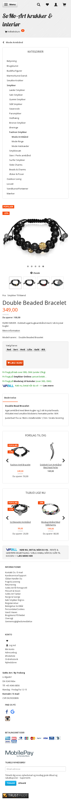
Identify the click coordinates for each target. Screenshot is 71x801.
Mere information (11, 330)
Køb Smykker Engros (14, 600)
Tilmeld (11, 783)
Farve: (12, 345)
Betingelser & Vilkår (14, 606)
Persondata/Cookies (15, 609)
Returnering (10, 584)
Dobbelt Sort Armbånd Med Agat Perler (50, 466)
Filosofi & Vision (12, 591)
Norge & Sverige (12, 597)
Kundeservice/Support (15, 575)
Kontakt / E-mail (10, 693)
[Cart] (64, 4)
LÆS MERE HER (25, 555)
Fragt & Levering (12, 581)
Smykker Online (22, 376)
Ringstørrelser (11, 603)
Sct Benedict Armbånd (20, 522)
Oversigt (9, 618)
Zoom (36, 272)
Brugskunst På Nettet (15, 615)
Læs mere (48, 385)
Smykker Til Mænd (16, 295)
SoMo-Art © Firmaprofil (16, 587)
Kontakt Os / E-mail (14, 572)
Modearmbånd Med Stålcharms (50, 523)
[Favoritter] (47, 4)
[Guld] (35, 236)
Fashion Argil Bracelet (20, 464)
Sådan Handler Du (13, 578)
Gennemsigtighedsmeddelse (18, 621)
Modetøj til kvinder (24, 381)
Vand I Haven (11, 612)
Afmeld (22, 783)
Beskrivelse (10, 397)
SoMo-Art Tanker (13, 593)
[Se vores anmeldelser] (15, 795)
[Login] (56, 4)
